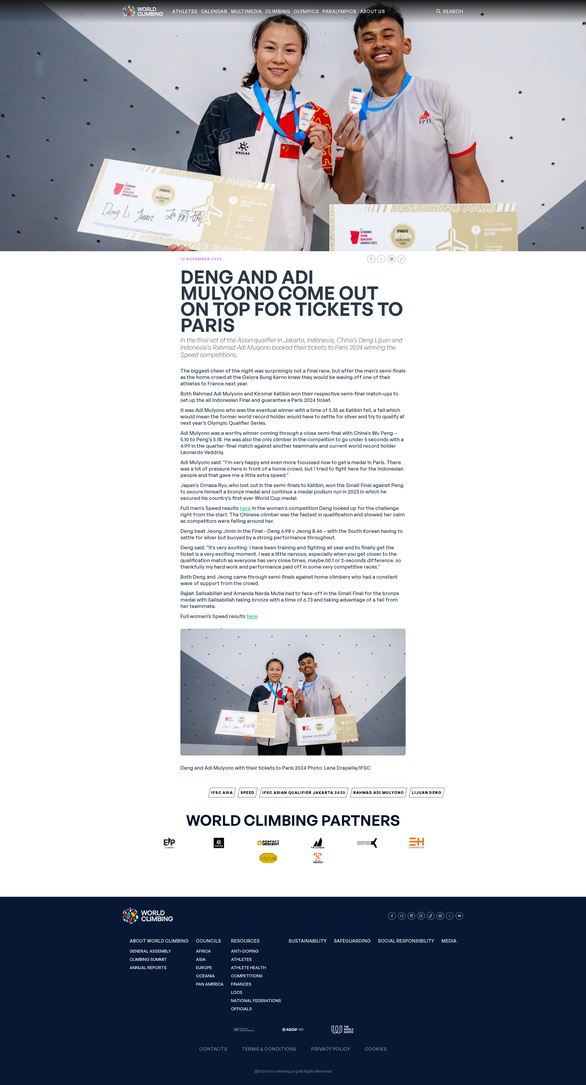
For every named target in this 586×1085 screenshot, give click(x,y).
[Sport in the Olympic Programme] (243, 1029)
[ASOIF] (293, 1029)
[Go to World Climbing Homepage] (145, 11)
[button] (246, 11)
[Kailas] (219, 843)
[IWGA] (342, 1029)
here (245, 508)
